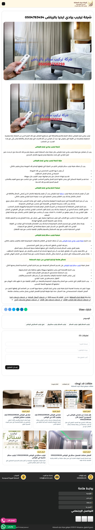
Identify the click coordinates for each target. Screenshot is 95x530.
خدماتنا (89, 503)
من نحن (88, 498)
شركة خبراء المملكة (77, 297)
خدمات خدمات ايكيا (17, 297)
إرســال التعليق (12, 367)
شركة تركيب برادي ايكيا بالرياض (73, 241)
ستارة (62, 194)
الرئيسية (88, 493)
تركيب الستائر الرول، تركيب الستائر (79, 324)
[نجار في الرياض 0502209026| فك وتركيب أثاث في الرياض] (47, 399)
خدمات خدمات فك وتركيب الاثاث (75, 300)
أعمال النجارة (86, 411)
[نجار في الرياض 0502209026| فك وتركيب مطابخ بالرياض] (17, 399)
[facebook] (90, 519)
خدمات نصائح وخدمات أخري (25, 300)
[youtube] (78, 519)
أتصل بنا (88, 507)
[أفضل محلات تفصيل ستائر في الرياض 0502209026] (70, 440)
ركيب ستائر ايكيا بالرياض (72, 265)
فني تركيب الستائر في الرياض (35, 324)
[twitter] (84, 519)
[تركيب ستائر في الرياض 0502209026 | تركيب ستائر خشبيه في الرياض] (25, 440)
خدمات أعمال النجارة (36, 297)
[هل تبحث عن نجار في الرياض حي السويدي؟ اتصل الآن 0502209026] (78, 399)
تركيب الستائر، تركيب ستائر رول (56, 324)
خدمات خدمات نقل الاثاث (50, 300)
